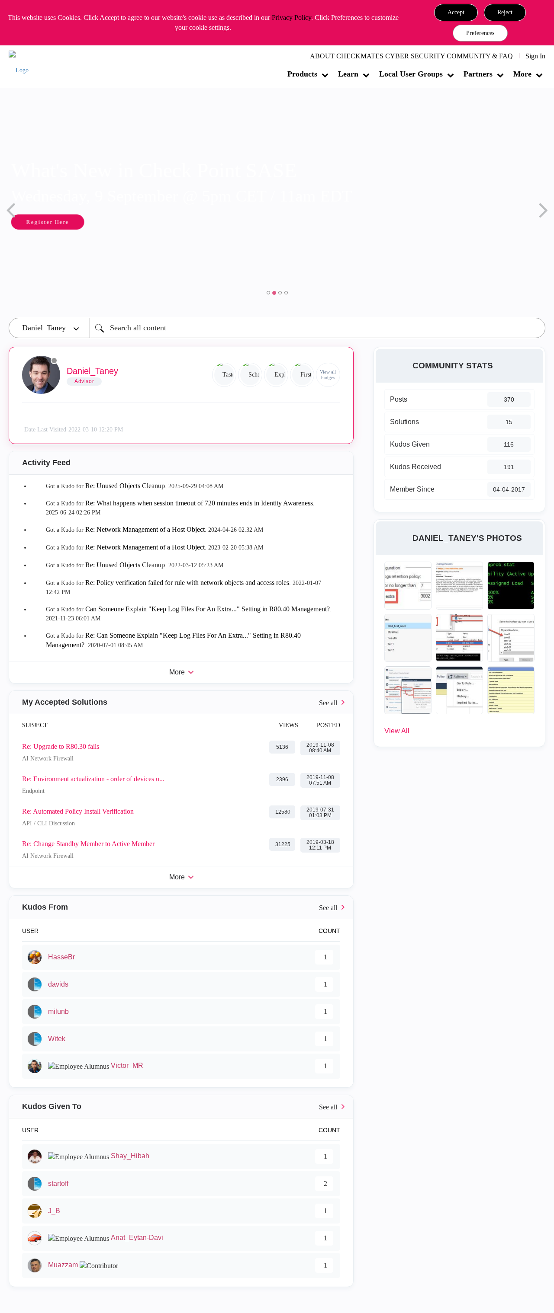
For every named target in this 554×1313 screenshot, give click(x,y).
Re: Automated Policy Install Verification (78, 811)
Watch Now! (66, 223)
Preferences (480, 33)
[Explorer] (276, 374)
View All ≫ (181, 702)
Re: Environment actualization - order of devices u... (93, 779)
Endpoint (33, 791)
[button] (456, 12)
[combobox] (317, 328)
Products (302, 74)
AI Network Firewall (48, 758)
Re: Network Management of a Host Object (145, 529)
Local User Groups (411, 74)
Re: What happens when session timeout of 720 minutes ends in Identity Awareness (199, 503)
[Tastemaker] (224, 374)
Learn (348, 74)
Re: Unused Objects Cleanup (125, 485)
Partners (478, 74)
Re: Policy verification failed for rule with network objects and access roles (187, 582)
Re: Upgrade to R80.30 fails (60, 746)
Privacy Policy (291, 17)
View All (396, 731)
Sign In (535, 56)
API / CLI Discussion (48, 823)
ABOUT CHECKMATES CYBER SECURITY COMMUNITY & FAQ (411, 56)
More (522, 74)
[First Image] (302, 374)
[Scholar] (250, 374)
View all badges (328, 374)
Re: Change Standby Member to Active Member (88, 843)
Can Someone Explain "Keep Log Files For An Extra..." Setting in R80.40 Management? (207, 609)
